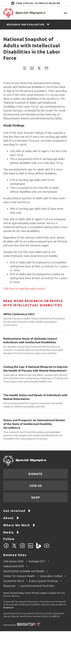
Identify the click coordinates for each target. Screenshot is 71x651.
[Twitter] (14, 547)
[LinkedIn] (30, 547)
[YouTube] (47, 547)
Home (6, 593)
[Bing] (38, 547)
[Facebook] (6, 547)
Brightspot (8, 607)
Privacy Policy (17, 593)
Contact (52, 593)
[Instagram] (22, 547)
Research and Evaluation (25, 24)
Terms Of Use (31, 593)
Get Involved (14, 510)
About (8, 518)
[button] (65, 13)
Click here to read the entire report (24, 288)
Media (8, 532)
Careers (43, 593)
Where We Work (16, 525)
